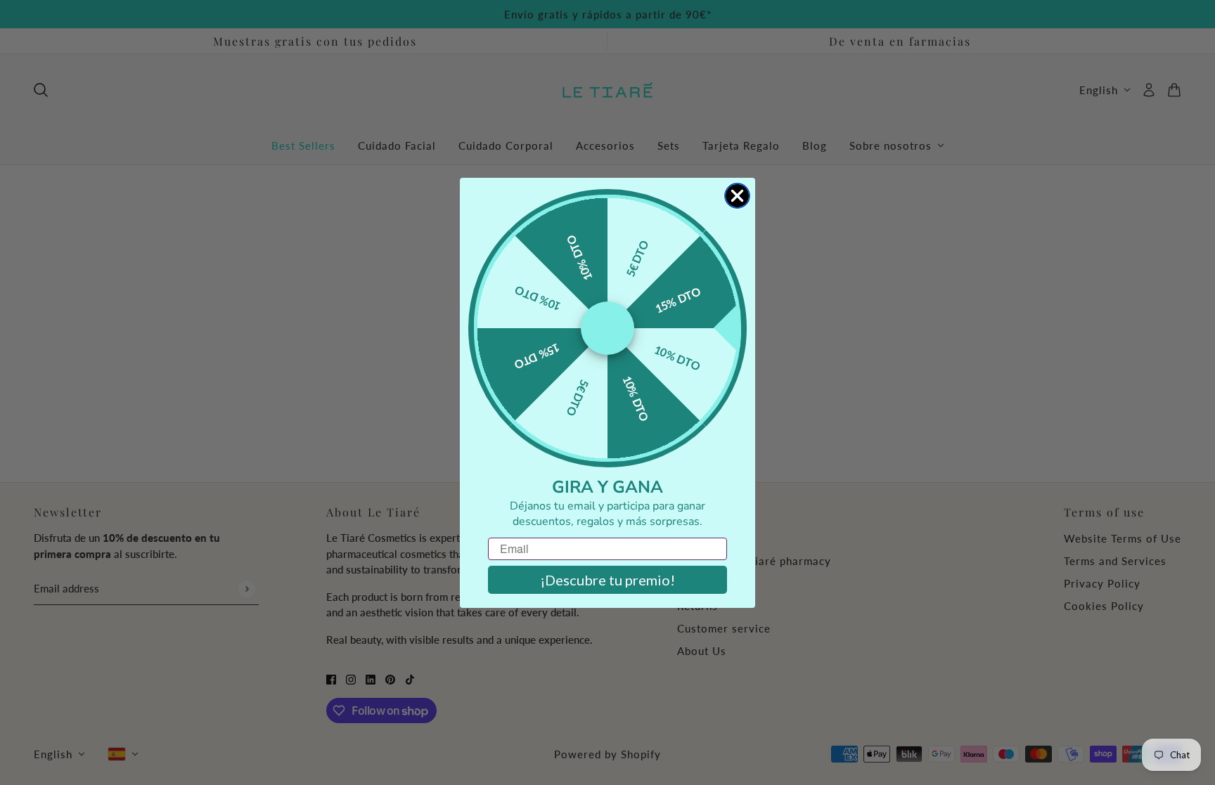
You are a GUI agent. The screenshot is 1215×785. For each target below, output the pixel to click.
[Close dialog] (737, 195)
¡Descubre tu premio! (607, 579)
